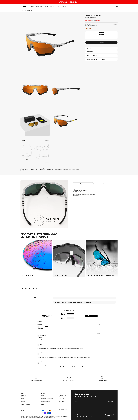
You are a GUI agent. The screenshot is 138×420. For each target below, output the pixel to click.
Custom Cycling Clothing (46, 399)
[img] (40, 324)
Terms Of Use (61, 396)
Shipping (23, 396)
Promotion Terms (62, 395)
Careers (42, 404)
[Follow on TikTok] (88, 416)
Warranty (23, 401)
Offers (58, 6)
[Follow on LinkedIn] (91, 416)
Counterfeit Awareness (25, 404)
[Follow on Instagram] (80, 416)
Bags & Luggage (39, 6)
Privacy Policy (61, 398)
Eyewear (32, 6)
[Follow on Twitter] (77, 416)
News (42, 395)
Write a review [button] (91, 315)
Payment (23, 399)
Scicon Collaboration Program (47, 398)
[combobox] (63, 409)
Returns (22, 398)
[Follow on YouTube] (86, 416)
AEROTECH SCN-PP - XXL (28, 10)
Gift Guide (23, 410)
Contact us (23, 395)
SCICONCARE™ (62, 401)
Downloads (64, 6)
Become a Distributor (45, 401)
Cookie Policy (61, 399)
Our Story (43, 396)
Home (22, 10)
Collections (52, 6)
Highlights (82, 184)
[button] (87, 18)
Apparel (46, 6)
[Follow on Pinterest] (83, 416)
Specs (104, 184)
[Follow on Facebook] (74, 416)
